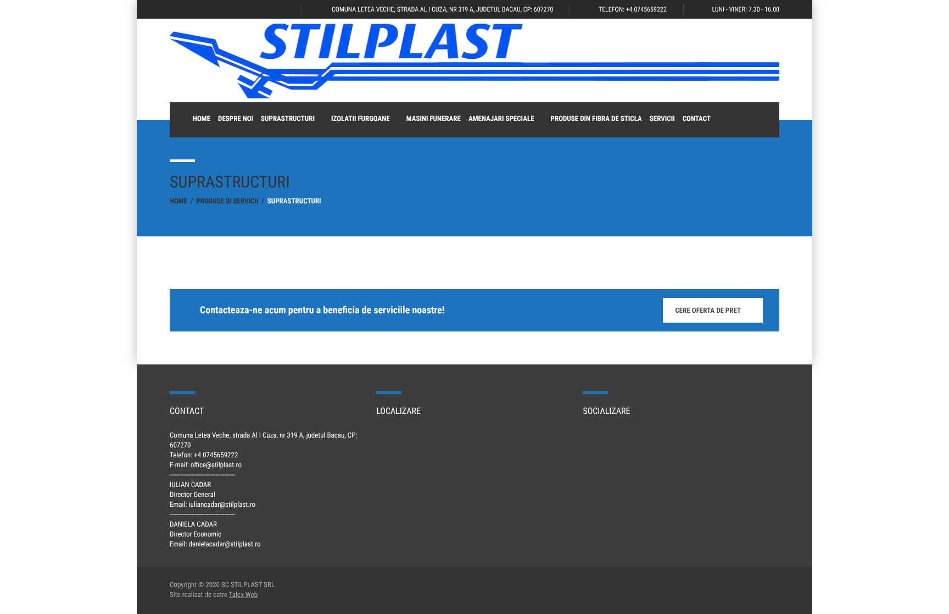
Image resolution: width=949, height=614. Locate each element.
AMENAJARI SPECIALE (501, 119)
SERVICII (662, 119)
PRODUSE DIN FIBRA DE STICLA (596, 119)
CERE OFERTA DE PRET (708, 311)
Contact (697, 119)
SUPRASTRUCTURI (288, 119)
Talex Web (243, 595)
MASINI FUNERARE (433, 119)
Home (201, 119)
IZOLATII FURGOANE (360, 119)
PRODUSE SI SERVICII (227, 201)
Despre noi (235, 119)
